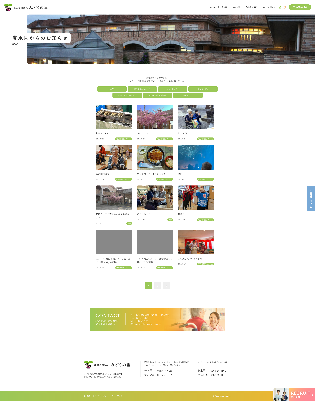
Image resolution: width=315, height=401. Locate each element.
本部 (112, 89)
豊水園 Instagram (280, 7)
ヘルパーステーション (127, 95)
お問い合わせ (300, 7)
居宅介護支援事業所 (157, 95)
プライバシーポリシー (101, 396)
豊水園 (224, 7)
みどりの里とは (269, 7)
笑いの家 (236, 7)
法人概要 (87, 396)
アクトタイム (187, 95)
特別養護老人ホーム (142, 89)
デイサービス (203, 89)
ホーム (213, 7)
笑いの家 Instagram (284, 7)
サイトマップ (117, 396)
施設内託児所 (251, 7)
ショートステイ (172, 89)
